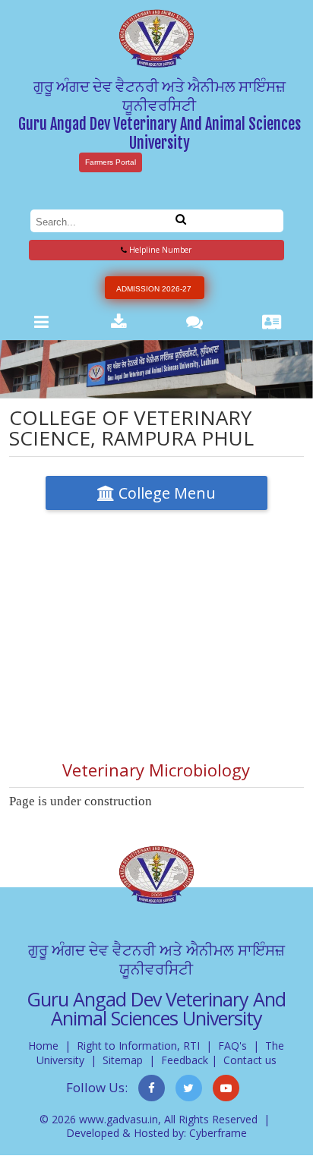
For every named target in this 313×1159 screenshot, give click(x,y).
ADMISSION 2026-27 (153, 289)
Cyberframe (218, 1133)
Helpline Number (159, 249)
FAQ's (232, 1045)
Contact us (250, 1060)
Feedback (184, 1060)
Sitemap (123, 1060)
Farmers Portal (110, 162)
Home (43, 1045)
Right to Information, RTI (138, 1045)
